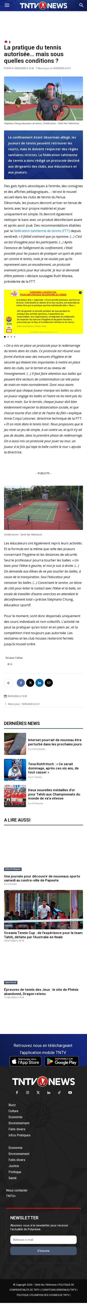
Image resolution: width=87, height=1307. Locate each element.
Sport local (10, 982)
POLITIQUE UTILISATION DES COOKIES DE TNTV (43, 1295)
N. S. (10, 664)
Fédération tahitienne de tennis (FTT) (42, 231)
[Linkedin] (39, 683)
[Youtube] (70, 1092)
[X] (30, 683)
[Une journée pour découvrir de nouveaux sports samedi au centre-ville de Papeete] (43, 853)
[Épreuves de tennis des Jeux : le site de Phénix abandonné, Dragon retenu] (43, 966)
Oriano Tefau (14, 658)
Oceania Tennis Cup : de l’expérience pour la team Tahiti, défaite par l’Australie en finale (43, 935)
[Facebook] (21, 683)
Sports (8, 926)
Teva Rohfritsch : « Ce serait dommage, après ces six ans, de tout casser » (53, 768)
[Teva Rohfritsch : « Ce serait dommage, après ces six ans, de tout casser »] (15, 770)
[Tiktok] (59, 1092)
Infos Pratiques (12, 869)
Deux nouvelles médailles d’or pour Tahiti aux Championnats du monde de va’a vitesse (54, 794)
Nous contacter (17, 1190)
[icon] (6, 42)
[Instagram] (27, 1092)
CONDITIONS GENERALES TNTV (58, 1289)
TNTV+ (11, 1196)
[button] (5, 337)
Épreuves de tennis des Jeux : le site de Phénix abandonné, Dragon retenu (41, 992)
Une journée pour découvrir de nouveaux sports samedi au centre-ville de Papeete (42, 878)
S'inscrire (43, 1251)
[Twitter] (38, 1092)
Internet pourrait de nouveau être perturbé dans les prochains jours (55, 742)
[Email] (49, 683)
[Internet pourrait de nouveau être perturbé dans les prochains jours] (15, 744)
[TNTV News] (43, 1081)
